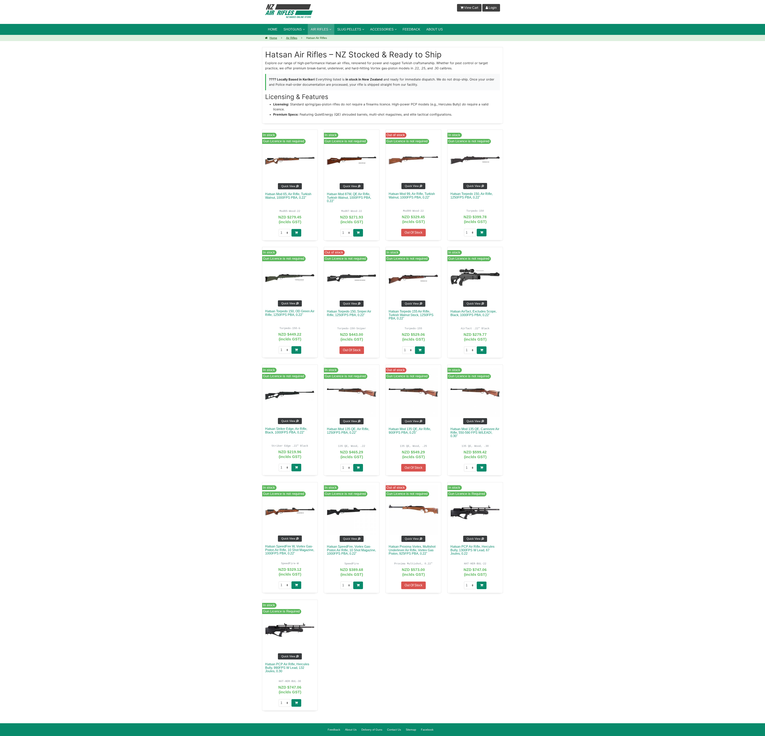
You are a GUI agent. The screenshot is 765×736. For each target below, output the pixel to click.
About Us (351, 726)
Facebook (427, 726)
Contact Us (394, 726)
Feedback (334, 726)
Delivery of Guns (371, 726)
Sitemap (411, 726)
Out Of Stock (413, 232)
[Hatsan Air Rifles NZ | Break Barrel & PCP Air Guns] (289, 10)
